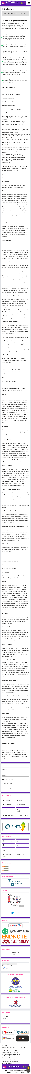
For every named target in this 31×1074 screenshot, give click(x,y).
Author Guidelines (21, 72)
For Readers (5, 1016)
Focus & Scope (8, 841)
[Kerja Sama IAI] (15, 1003)
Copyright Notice (23, 815)
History (20, 800)
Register (10, 13)
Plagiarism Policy (9, 815)
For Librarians (5, 1021)
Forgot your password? (8, 779)
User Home (21, 854)
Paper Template (8, 845)
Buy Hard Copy (15, 952)
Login (5, 13)
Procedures (21, 849)
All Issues (7, 800)
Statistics (7, 810)
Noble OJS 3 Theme (19, 1072)
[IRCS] (16, 990)
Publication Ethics (7, 849)
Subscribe (15, 954)
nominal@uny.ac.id (7, 1063)
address (4, 134)
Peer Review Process (21, 805)
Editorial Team (8, 804)
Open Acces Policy (21, 810)
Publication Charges (7, 855)
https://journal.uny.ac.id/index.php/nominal (18, 134)
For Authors (4, 1018)
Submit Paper (22, 845)
